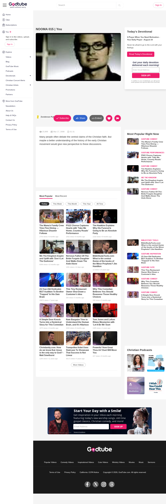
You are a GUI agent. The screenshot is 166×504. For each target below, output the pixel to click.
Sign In (10, 44)
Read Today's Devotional (140, 54)
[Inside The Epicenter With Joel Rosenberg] (155, 363)
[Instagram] (104, 484)
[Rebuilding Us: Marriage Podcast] (135, 363)
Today (44, 204)
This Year (87, 204)
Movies (132, 462)
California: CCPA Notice (89, 472)
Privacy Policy (70, 472)
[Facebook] (88, 484)
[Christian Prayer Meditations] (135, 385)
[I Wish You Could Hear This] (155, 385)
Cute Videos (103, 462)
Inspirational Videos (86, 462)
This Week (57, 204)
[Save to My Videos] (109, 118)
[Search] (119, 5)
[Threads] (112, 484)
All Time (100, 204)
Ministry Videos (118, 462)
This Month (72, 204)
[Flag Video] (117, 118)
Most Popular (46, 196)
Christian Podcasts (139, 349)
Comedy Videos (67, 462)
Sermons (151, 462)
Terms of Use (54, 472)
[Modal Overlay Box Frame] (146, 72)
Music (141, 462)
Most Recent (61, 196)
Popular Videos (50, 462)
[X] (96, 484)
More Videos (78, 365)
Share (82, 118)
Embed (98, 118)
